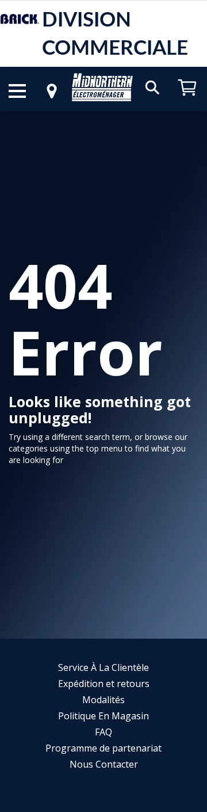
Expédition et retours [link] (104, 683)
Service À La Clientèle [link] (103, 667)
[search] (152, 86)
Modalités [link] (103, 699)
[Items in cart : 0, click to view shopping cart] (187, 101)
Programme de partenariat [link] (103, 748)
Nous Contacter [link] (104, 764)
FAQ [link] (103, 732)
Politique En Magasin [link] (103, 715)
